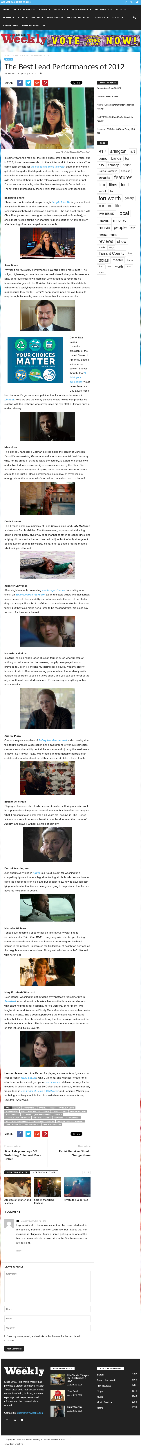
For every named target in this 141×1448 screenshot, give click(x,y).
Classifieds (99, 17)
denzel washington (30, 1111)
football (102, 191)
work (109, 267)
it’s (109, 205)
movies (119, 220)
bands (116, 158)
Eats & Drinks (80, 9)
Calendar (59, 9)
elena (46, 1111)
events (104, 177)
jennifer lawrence (43, 1114)
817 (102, 151)
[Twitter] (137, 2)
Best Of (35, 17)
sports (102, 247)
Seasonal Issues (76, 17)
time (101, 266)
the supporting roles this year (47, 166)
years (101, 272)
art (132, 151)
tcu (130, 253)
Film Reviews (104, 1385)
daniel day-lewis (66, 1108)
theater (118, 260)
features (123, 177)
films (113, 184)
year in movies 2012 (52, 1124)
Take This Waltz (13, 1124)
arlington (118, 151)
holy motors (12, 1114)
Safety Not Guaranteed (53, 740)
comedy (113, 165)
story (111, 247)
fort (112, 191)
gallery (129, 198)
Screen (7, 17)
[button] (134, 17)
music (104, 227)
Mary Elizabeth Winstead (18, 1118)
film (102, 184)
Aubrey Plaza (29, 1108)
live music (107, 213)
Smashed (10, 1001)
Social (116, 17)
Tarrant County (111, 253)
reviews (106, 241)
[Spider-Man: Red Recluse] (47, 1187)
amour (17, 1108)
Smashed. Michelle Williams (70, 1121)
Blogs (100, 1391)
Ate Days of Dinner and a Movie (17, 1201)
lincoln (58, 1114)
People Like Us (61, 202)
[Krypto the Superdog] (77, 1187)
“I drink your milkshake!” (78, 377)
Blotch (43, 9)
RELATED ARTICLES (17, 1172)
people (120, 227)
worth (119, 266)
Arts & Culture (22, 9)
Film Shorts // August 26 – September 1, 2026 (78, 1378)
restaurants (108, 235)
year (129, 266)
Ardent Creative (15, 1443)
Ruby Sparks (28, 1077)
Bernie (52, 1108)
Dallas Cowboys (108, 170)
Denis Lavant (12, 1111)
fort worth (110, 198)
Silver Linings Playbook (30, 594)
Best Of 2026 (115, 88)
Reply (18, 1251)
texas (104, 260)
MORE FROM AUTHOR (43, 1172)
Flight (36, 872)
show (121, 241)
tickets (130, 260)
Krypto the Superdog (76, 1199)
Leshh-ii (101, 88)
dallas (127, 165)
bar (127, 158)
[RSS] (131, 2)
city (101, 165)
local (123, 213)
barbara (42, 1108)
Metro (100, 1407)
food (125, 184)
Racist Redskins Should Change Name (75, 1153)
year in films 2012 (32, 1124)
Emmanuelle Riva (78, 1111)
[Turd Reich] (57, 1395)
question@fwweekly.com (30, 1412)
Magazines (53, 17)
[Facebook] (126, 2)
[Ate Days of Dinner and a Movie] (17, 1187)
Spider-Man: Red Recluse (44, 1201)
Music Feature (104, 1402)
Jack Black (26, 1114)
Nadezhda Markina (42, 1118)
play (133, 227)
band (103, 158)
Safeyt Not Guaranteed (17, 1121)
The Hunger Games (53, 590)
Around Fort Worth (106, 1380)
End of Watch (52, 1082)
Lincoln (9, 399)
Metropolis (102, 9)
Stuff (21, 17)
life (118, 205)
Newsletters (10, 25)
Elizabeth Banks (59, 1111)
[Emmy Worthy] (57, 1411)
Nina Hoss (58, 1118)
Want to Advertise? (33, 25)
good (101, 205)
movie (104, 220)
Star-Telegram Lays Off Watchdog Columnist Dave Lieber (22, 1155)
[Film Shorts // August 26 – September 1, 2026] (57, 1379)
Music (119, 9)
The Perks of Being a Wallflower (39, 1090)
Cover (6, 9)
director (125, 171)
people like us (72, 1118)
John (99, 96)
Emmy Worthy (74, 1407)
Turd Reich (72, 1391)
